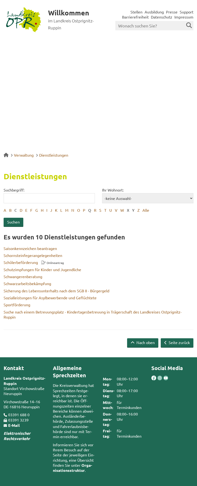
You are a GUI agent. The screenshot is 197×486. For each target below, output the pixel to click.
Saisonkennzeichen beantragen (30, 248)
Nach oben (145, 342)
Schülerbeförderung (21, 262)
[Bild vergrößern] (156, 378)
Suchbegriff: (14, 189)
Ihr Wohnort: (113, 189)
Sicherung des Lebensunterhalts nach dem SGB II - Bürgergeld (56, 290)
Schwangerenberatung (23, 276)
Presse (172, 11)
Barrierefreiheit (135, 16)
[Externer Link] (153, 378)
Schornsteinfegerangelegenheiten (33, 255)
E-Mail (14, 425)
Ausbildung (154, 11)
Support (186, 11)
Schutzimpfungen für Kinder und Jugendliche (42, 269)
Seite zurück (179, 342)
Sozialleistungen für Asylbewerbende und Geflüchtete (50, 297)
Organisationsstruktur (72, 468)
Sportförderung (17, 304)
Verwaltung (24, 155)
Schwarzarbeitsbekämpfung (27, 283)
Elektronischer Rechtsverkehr (17, 436)
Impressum (183, 16)
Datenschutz (161, 16)
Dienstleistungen (53, 155)
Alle (145, 210)
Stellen (136, 11)
